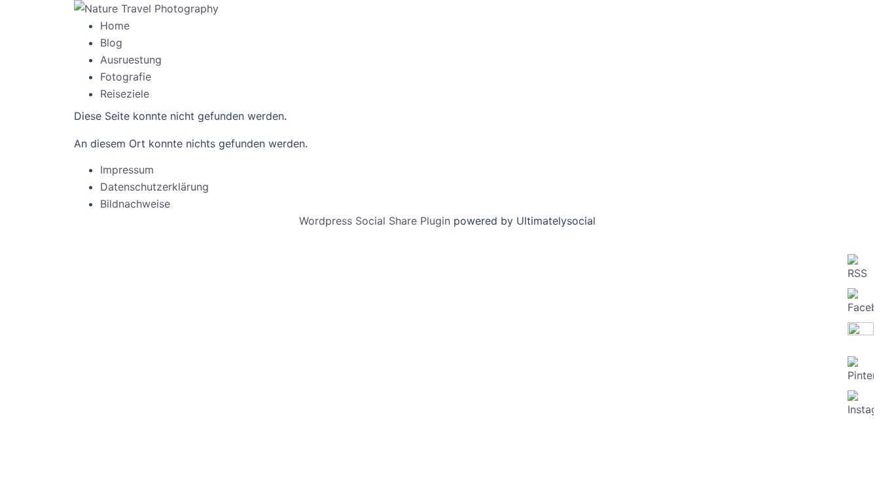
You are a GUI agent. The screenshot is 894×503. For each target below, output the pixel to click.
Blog (111, 42)
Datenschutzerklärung (154, 186)
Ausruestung (131, 59)
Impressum (127, 169)
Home (115, 25)
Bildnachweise (135, 203)
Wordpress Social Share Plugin (376, 220)
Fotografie (125, 76)
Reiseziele (124, 93)
